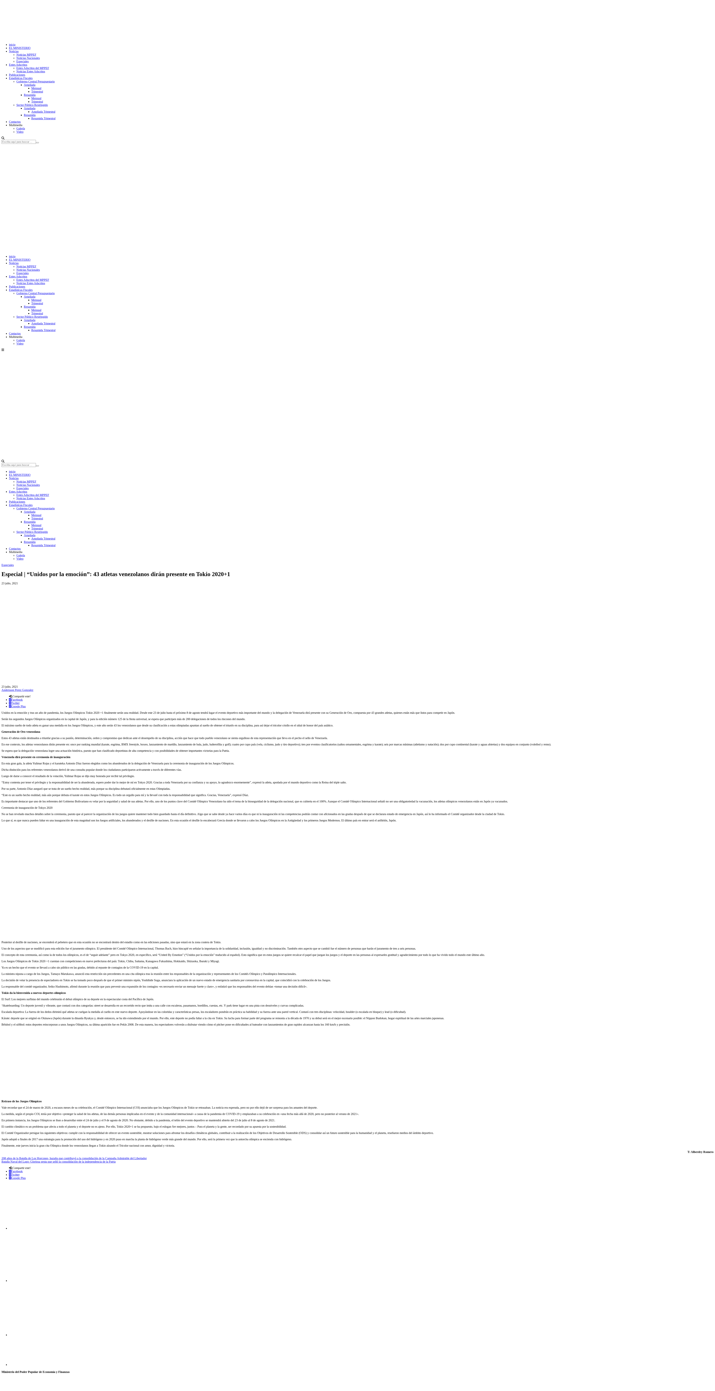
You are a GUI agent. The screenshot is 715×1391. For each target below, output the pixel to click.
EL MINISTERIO (20, 48)
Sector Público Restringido (32, 105)
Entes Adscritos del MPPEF (32, 68)
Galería (20, 128)
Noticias (14, 51)
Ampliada (29, 84)
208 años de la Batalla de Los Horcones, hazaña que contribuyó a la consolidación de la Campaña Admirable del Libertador (74, 1158)
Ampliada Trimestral (43, 111)
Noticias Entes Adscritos (30, 71)
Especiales (22, 61)
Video (19, 131)
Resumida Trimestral (43, 118)
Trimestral (37, 91)
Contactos (15, 121)
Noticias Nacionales (28, 58)
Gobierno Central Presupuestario (35, 81)
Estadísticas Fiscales (21, 78)
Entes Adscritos (18, 64)
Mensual (36, 88)
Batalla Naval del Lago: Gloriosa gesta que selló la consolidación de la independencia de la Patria (58, 1161)
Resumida (30, 94)
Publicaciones (17, 74)
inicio (12, 44)
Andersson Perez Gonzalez (17, 690)
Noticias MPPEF (26, 54)
